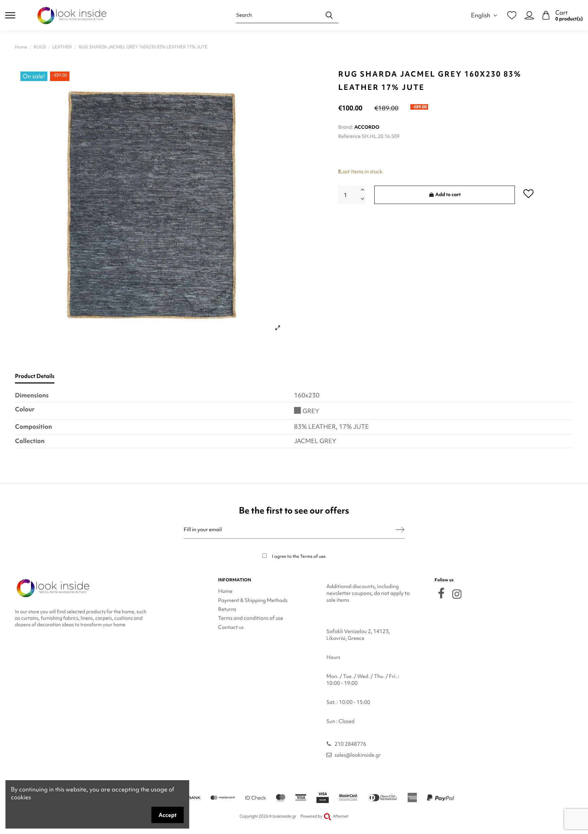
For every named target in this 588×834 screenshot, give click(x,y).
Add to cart (448, 194)
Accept (168, 815)
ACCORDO (366, 127)
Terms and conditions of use (250, 618)
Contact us (231, 627)
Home (225, 591)
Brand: (345, 127)
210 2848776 (350, 744)
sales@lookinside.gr (357, 755)
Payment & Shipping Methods (253, 600)
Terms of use (313, 556)
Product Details (34, 376)
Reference (349, 136)
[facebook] (441, 593)
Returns (227, 609)
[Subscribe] (400, 529)
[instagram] (456, 594)
